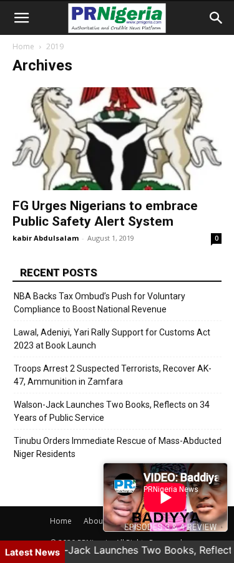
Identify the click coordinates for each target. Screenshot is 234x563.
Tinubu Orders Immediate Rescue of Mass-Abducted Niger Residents (118, 447)
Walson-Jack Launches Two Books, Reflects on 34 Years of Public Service (112, 411)
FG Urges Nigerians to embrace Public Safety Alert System (105, 213)
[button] (21, 18)
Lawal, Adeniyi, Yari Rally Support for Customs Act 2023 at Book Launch (112, 338)
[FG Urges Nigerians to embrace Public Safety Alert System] (117, 138)
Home (23, 46)
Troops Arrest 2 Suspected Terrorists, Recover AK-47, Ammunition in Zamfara (113, 375)
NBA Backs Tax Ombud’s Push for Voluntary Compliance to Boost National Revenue (99, 302)
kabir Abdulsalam (45, 238)
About (94, 521)
